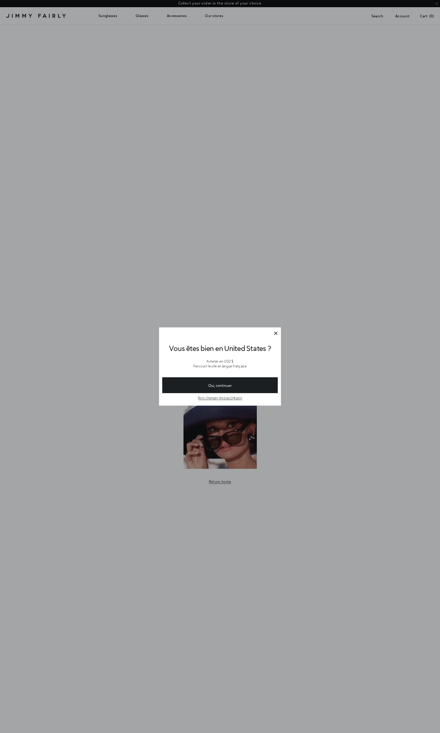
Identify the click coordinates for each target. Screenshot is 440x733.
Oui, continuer (220, 385)
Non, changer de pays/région (220, 397)
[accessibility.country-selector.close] (276, 334)
